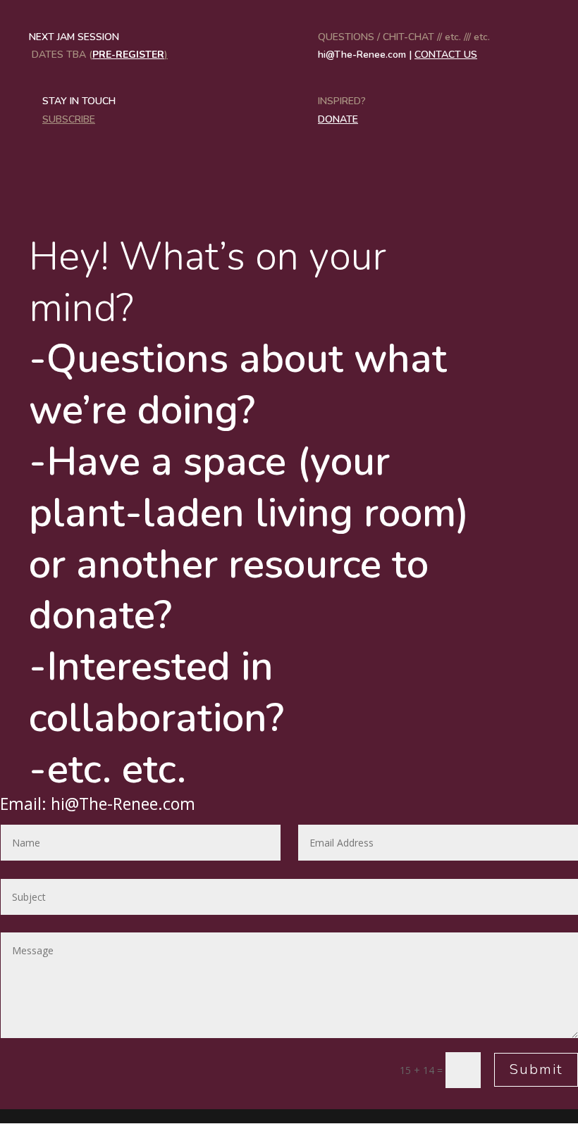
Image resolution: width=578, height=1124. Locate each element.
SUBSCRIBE (68, 119)
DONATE (338, 119)
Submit (536, 1069)
